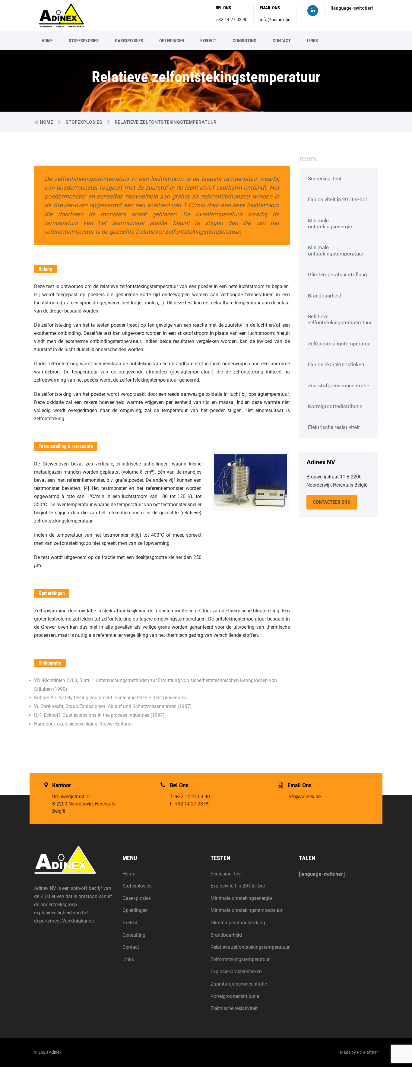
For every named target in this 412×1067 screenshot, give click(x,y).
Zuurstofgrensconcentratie (338, 386)
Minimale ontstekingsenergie (330, 224)
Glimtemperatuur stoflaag (337, 275)
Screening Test (325, 179)
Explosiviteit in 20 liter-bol (337, 199)
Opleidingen (171, 40)
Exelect (208, 40)
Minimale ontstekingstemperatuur (335, 250)
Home (47, 40)
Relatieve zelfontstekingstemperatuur (340, 319)
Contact (282, 40)
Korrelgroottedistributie (335, 406)
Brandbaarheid (324, 296)
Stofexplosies (84, 40)
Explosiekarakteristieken (336, 364)
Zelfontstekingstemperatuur (340, 344)
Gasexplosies (129, 40)
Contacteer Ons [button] (331, 502)
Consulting (244, 40)
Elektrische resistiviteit (334, 427)
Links (312, 40)
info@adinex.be (275, 19)
